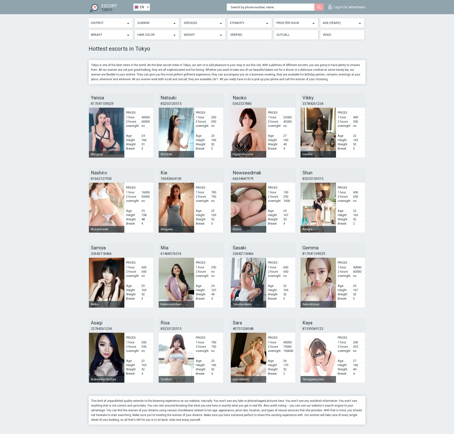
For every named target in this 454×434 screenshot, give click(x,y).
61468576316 (171, 254)
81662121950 (101, 179)
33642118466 (101, 254)
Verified (236, 34)
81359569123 (312, 329)
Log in (349, 7)
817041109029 (102, 104)
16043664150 (171, 179)
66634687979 (243, 179)
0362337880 (242, 104)
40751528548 (243, 329)
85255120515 (171, 104)
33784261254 (312, 104)
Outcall (283, 34)
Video (327, 34)
